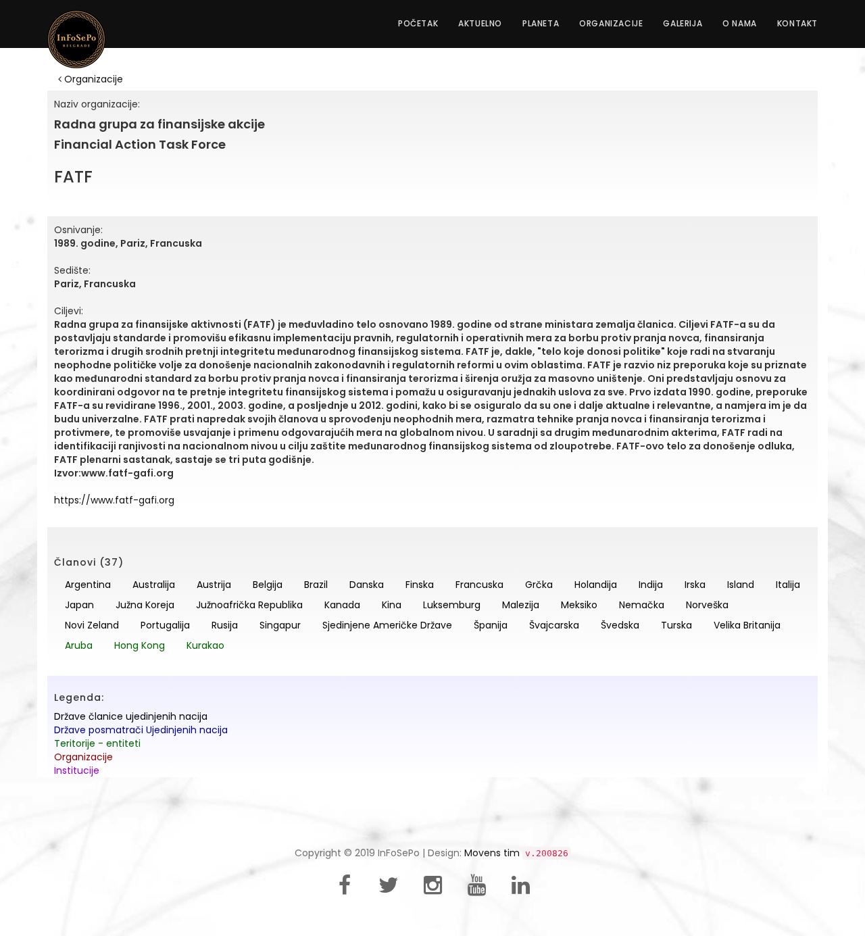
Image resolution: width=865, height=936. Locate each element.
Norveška (707, 605)
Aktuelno (480, 23)
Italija (788, 584)
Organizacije (611, 23)
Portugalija (165, 625)
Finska (419, 584)
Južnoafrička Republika (249, 605)
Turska (676, 625)
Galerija (682, 23)
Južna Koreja (145, 605)
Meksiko (579, 605)
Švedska (620, 625)
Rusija (225, 625)
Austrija (214, 584)
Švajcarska (554, 625)
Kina (391, 605)
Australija (153, 584)
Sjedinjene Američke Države (387, 625)
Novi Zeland (92, 625)
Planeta (540, 23)
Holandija (595, 584)
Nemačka (641, 605)
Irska (695, 584)
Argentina (88, 584)
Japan (79, 605)
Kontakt (797, 23)
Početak (418, 23)
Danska (366, 584)
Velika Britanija (747, 625)
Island (740, 584)
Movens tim (492, 853)
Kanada (342, 605)
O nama (739, 23)
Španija (491, 625)
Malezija (520, 605)
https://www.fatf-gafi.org (114, 500)
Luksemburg (451, 605)
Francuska (479, 584)
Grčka (539, 584)
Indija (651, 584)
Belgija (267, 584)
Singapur (280, 625)
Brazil (316, 584)
